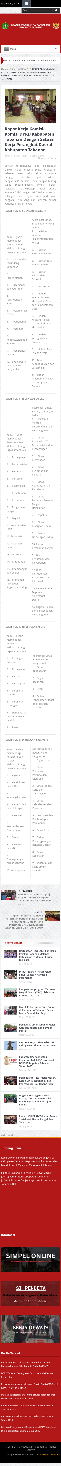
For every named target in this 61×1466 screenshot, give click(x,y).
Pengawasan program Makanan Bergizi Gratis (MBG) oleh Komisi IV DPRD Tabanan (37, 992)
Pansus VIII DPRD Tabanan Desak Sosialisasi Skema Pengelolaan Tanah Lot (38, 1119)
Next (36, 912)
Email (53, 158)
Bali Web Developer (50, 1454)
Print (43, 158)
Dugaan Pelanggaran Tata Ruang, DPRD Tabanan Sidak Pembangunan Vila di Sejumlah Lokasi (37, 1100)
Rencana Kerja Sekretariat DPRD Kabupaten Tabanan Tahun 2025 (37, 1044)
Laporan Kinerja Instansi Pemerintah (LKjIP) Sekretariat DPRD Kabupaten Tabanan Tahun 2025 (36, 1061)
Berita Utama (38, 155)
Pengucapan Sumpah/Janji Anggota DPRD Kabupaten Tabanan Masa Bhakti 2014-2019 (35, 899)
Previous (27, 890)
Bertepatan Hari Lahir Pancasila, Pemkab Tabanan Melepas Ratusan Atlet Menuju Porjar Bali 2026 (38, 955)
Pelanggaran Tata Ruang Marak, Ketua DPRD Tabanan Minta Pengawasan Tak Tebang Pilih (37, 1080)
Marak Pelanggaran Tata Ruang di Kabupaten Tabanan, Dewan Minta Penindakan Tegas (37, 1010)
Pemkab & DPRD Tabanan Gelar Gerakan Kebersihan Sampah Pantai (37, 1027)
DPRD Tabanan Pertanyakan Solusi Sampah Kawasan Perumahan (35, 974)
